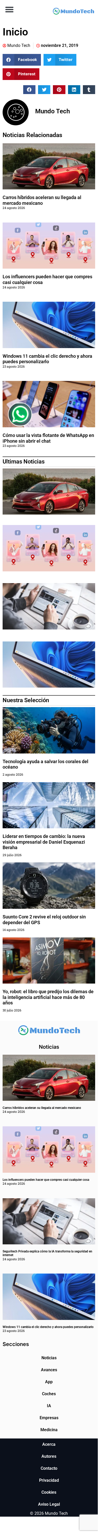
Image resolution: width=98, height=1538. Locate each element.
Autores (48, 1456)
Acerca (49, 1444)
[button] (9, 9)
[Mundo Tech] (73, 12)
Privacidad (49, 1480)
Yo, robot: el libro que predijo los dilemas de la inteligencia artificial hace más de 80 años (48, 997)
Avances (49, 1369)
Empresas (49, 1417)
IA (49, 1405)
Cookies (48, 1492)
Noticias (49, 1357)
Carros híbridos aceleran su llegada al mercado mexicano (42, 200)
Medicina (49, 1429)
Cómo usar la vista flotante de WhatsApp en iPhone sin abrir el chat (48, 438)
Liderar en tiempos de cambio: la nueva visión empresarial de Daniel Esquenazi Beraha (44, 841)
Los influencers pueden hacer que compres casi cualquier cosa (46, 1180)
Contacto (49, 1468)
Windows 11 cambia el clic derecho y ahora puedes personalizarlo (47, 359)
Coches (49, 1393)
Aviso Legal (49, 1504)
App (49, 1381)
